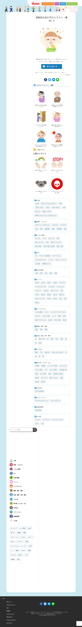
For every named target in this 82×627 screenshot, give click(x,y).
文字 (42, 423)
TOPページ (8, 601)
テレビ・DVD (46, 316)
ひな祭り (46, 290)
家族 (60, 203)
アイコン (37, 419)
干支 (41, 352)
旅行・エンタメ (39, 242)
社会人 (48, 207)
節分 (60, 298)
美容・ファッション (56, 242)
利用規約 (62, 3)
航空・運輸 (38, 246)
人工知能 (37, 263)
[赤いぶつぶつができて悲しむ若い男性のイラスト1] (41, 136)
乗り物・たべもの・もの (43, 362)
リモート (30, 537)
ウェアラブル (63, 365)
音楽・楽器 (57, 320)
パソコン (50, 259)
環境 (55, 273)
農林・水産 (60, 246)
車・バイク (44, 377)
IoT (36, 255)
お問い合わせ (9, 616)
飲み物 (43, 381)
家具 (41, 329)
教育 (58, 238)
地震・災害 (42, 339)
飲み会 (64, 320)
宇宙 (57, 339)
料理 (27, 541)
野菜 (29, 550)
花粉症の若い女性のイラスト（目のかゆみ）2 (57, 126)
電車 (61, 377)
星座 (61, 339)
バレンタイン (60, 286)
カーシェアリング (55, 400)
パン (12, 550)
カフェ (46, 312)
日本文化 (39, 388)
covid (29, 528)
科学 (47, 242)
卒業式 (43, 294)
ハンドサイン (46, 419)
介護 (41, 229)
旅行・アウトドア (40, 298)
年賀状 (12, 559)
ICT (38, 252)
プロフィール (14, 537)
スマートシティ (41, 397)
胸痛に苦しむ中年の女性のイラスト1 (41, 106)
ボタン (37, 423)
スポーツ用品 (53, 369)
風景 (40, 343)
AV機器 (37, 365)
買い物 (50, 320)
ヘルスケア (55, 225)
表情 (64, 207)
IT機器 (43, 365)
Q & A (56, 3)
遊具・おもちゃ (54, 377)
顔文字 (20, 555)
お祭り (49, 282)
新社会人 (61, 294)
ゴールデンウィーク (40, 286)
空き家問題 (38, 410)
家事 (59, 316)
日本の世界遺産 (39, 391)
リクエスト (20, 541)
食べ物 (37, 381)
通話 (24, 532)
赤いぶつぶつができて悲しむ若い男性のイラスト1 (41, 145)
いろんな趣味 (38, 312)
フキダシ (23, 550)
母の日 (49, 298)
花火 (65, 298)
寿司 (30, 546)
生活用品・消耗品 (58, 373)
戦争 (46, 273)
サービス (37, 238)
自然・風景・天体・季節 (43, 335)
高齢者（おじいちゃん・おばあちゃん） (46, 215)
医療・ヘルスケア (39, 72)
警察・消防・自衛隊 (49, 246)
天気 (52, 339)
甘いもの (13, 555)
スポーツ (37, 316)
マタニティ (63, 225)
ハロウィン (38, 290)
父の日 (55, 298)
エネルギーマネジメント (41, 400)
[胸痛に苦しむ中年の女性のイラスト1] (41, 97)
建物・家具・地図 (42, 326)
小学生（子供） (39, 207)
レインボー (24, 546)
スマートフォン (57, 255)
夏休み (49, 294)
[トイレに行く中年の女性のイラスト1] (41, 117)
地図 (36, 329)
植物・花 (47, 352)
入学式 (37, 294)
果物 (17, 550)
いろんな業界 (40, 235)
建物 (46, 329)
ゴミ (46, 369)
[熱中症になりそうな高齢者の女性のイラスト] (57, 136)
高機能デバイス (46, 263)
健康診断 (47, 229)
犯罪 (51, 273)
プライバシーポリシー (11, 619)
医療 (53, 229)
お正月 (43, 282)
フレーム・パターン (57, 419)
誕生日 (37, 302)
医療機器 (59, 229)
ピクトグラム (14, 546)
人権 (36, 273)
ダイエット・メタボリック (42, 225)
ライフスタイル (41, 309)
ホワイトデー (54, 290)
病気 (46, 72)
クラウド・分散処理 (44, 255)
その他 (37, 203)
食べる (12, 532)
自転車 (37, 377)
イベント (39, 279)
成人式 (55, 294)
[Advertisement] (22, 445)
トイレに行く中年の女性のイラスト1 (41, 126)
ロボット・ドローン (61, 259)
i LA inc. (45, 615)
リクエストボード (72, 3)
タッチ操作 (22, 528)
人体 (36, 229)
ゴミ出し (23, 537)
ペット (54, 316)
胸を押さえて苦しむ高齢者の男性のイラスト (57, 106)
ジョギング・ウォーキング (58, 312)
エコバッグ (14, 528)
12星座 (19, 532)
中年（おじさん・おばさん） (49, 203)
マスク (26, 555)
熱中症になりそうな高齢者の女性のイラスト (57, 145)
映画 (64, 316)
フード (44, 238)
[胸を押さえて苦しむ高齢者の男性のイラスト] (57, 97)
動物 (36, 352)
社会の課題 (40, 270)
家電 (36, 373)
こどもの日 (51, 286)
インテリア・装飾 (52, 365)
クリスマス (62, 282)
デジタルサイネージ (40, 259)
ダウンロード (51, 66)
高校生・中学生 (46, 211)
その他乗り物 (62, 369)
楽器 (49, 373)
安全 (41, 273)
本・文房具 (43, 373)
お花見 (55, 282)
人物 (38, 200)
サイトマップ (9, 622)
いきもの (39, 349)
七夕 (61, 290)
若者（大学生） (56, 207)
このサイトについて (47, 3)
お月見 (37, 282)
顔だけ (12, 541)
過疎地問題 (40, 407)
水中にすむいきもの (57, 352)
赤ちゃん (37, 211)
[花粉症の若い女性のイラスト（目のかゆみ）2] (57, 117)
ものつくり (51, 238)
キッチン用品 (38, 369)
